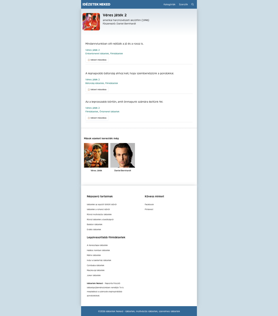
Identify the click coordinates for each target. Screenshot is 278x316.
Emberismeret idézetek (97, 53)
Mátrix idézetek (94, 255)
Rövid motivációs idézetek (99, 214)
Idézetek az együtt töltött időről (102, 204)
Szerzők (183, 4)
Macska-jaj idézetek (96, 270)
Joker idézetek (94, 275)
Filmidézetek (116, 53)
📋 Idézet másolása (97, 60)
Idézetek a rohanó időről (98, 209)
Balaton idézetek (94, 224)
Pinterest (149, 209)
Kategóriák (169, 4)
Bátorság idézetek (94, 83)
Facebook (149, 204)
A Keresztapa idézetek (97, 245)
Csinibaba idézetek (95, 265)
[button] (192, 4)
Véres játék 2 (92, 49)
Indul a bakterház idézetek (99, 260)
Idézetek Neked (96, 4)
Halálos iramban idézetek (98, 250)
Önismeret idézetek (109, 111)
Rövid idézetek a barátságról (100, 219)
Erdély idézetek (94, 229)
